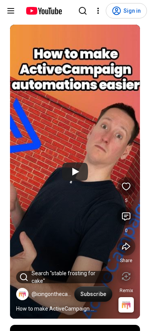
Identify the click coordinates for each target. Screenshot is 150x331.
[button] (22, 294)
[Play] (75, 171)
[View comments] (126, 216)
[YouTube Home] (43, 11)
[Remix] (126, 276)
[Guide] (10, 10)
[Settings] (98, 10)
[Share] (126, 246)
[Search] (82, 10)
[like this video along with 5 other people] (126, 186)
